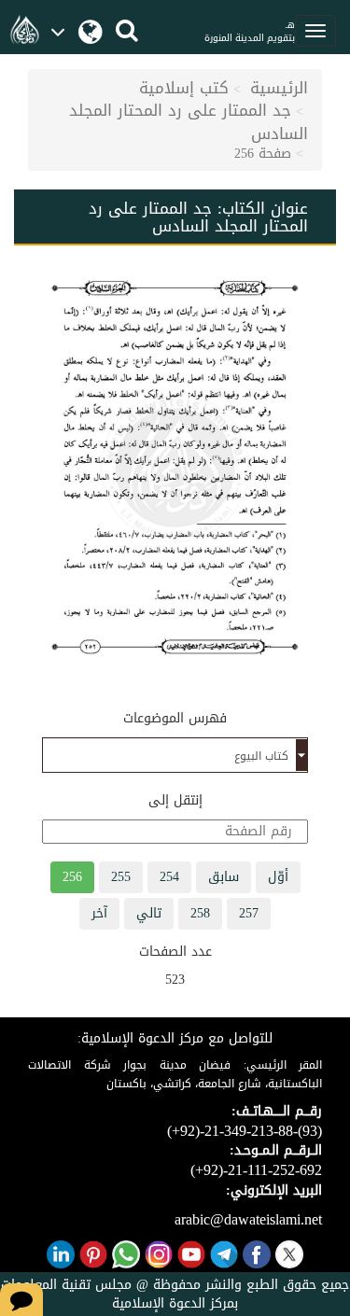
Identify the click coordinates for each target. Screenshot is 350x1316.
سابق (223, 876)
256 (72, 876)
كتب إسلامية (184, 88)
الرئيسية (279, 88)
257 (249, 913)
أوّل (278, 876)
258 (200, 913)
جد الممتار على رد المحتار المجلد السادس (188, 121)
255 (121, 876)
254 (169, 876)
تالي (148, 913)
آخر (99, 913)
